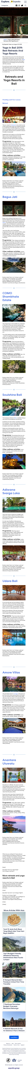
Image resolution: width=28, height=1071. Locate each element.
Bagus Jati (9, 197)
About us (8, 1043)
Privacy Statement (8, 1044)
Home (5, 39)
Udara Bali (9, 581)
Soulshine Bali (12, 394)
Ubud (3, 222)
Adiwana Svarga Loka (11, 491)
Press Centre (18, 1043)
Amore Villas (11, 672)
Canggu (16, 693)
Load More (14, 1037)
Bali (24, 59)
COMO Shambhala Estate (10, 296)
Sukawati (13, 125)
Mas (15, 418)
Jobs (13, 1043)
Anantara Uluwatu (9, 761)
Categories (4, 5)
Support (22, 1044)
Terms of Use (16, 1044)
